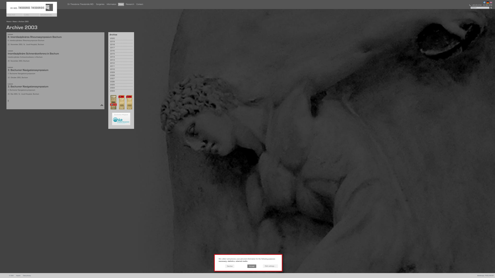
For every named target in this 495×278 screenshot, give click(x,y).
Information (46, 15)
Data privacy (27, 275)
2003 (112, 91)
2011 (112, 66)
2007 (112, 79)
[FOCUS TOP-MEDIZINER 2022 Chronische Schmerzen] (128, 109)
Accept (251, 266)
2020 (112, 39)
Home (8, 22)
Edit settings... (270, 266)
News (121, 4)
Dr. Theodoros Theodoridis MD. (81, 4)
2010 (112, 69)
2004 (112, 88)
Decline (230, 266)
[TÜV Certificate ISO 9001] (484, 2)
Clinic (26, 15)
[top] (102, 105)
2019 (112, 42)
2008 (112, 76)
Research (130, 4)
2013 (112, 60)
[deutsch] (487, 2)
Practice (11, 15)
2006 (112, 82)
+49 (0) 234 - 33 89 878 (481, 5)
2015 (112, 54)
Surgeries (100, 4)
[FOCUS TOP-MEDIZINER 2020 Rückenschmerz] (113, 109)
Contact (139, 4)
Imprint (18, 275)
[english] (490, 2)
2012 (112, 63)
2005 (112, 85)
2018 (112, 45)
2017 (112, 48)
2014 (112, 57)
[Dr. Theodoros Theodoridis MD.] (31, 7)
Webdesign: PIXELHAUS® (485, 275)
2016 (112, 51)
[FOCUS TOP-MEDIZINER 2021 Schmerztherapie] (121, 109)
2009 (112, 72)
